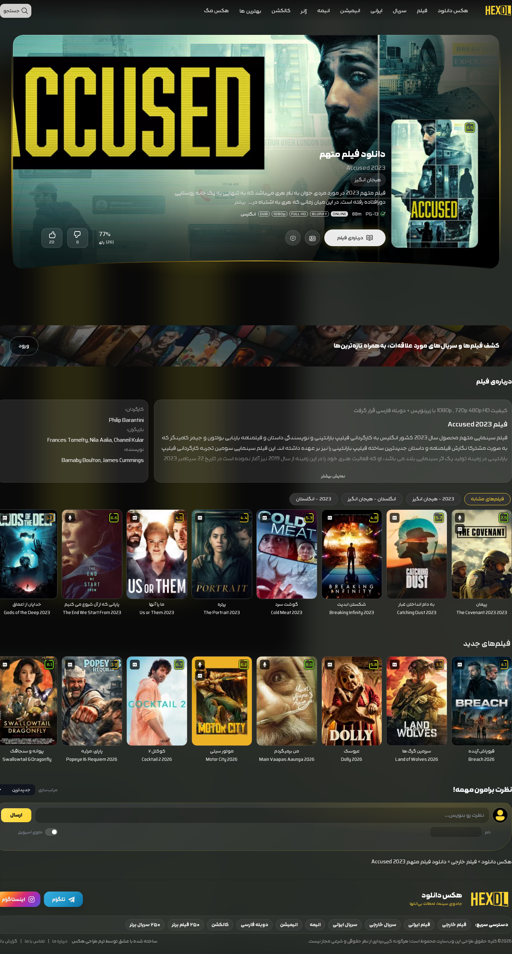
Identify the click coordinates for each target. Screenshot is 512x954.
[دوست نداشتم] (77, 234)
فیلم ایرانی (419, 925)
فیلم (422, 11)
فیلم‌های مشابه (487, 498)
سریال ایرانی (345, 925)
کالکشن (281, 11)
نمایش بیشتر (333, 476)
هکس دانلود (453, 11)
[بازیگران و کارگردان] (312, 237)
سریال (399, 11)
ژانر (304, 11)
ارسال (16, 815)
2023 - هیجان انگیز (433, 498)
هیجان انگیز (368, 179)
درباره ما (60, 941)
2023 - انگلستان (313, 498)
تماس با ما (35, 941)
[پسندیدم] (52, 234)
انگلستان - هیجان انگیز (372, 498)
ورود (23, 345)
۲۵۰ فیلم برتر (186, 925)
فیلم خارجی (464, 862)
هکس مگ (216, 11)
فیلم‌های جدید (487, 643)
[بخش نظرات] (293, 237)
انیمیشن (350, 11)
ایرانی (376, 11)
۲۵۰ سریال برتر (145, 925)
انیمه (323, 11)
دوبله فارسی (254, 925)
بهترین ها (250, 11)
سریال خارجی (382, 925)
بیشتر (240, 202)
